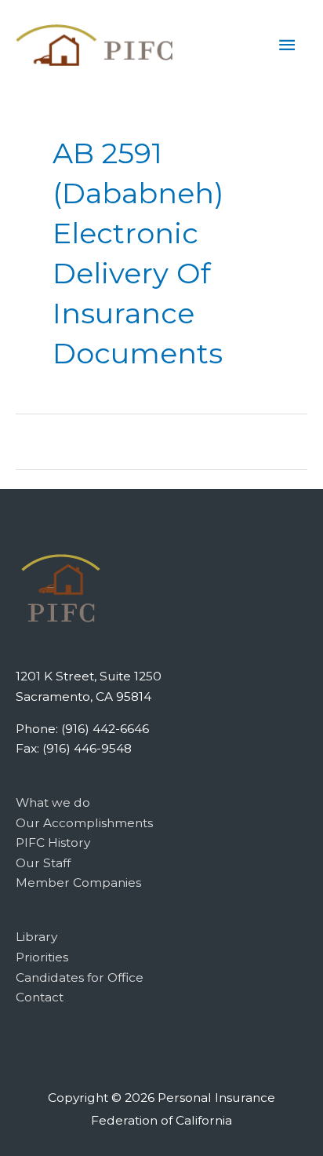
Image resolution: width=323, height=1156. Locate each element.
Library (36, 936)
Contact (40, 997)
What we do (53, 802)
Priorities (42, 957)
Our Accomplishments (84, 822)
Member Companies (78, 882)
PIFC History (53, 842)
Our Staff (43, 862)
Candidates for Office (79, 977)
